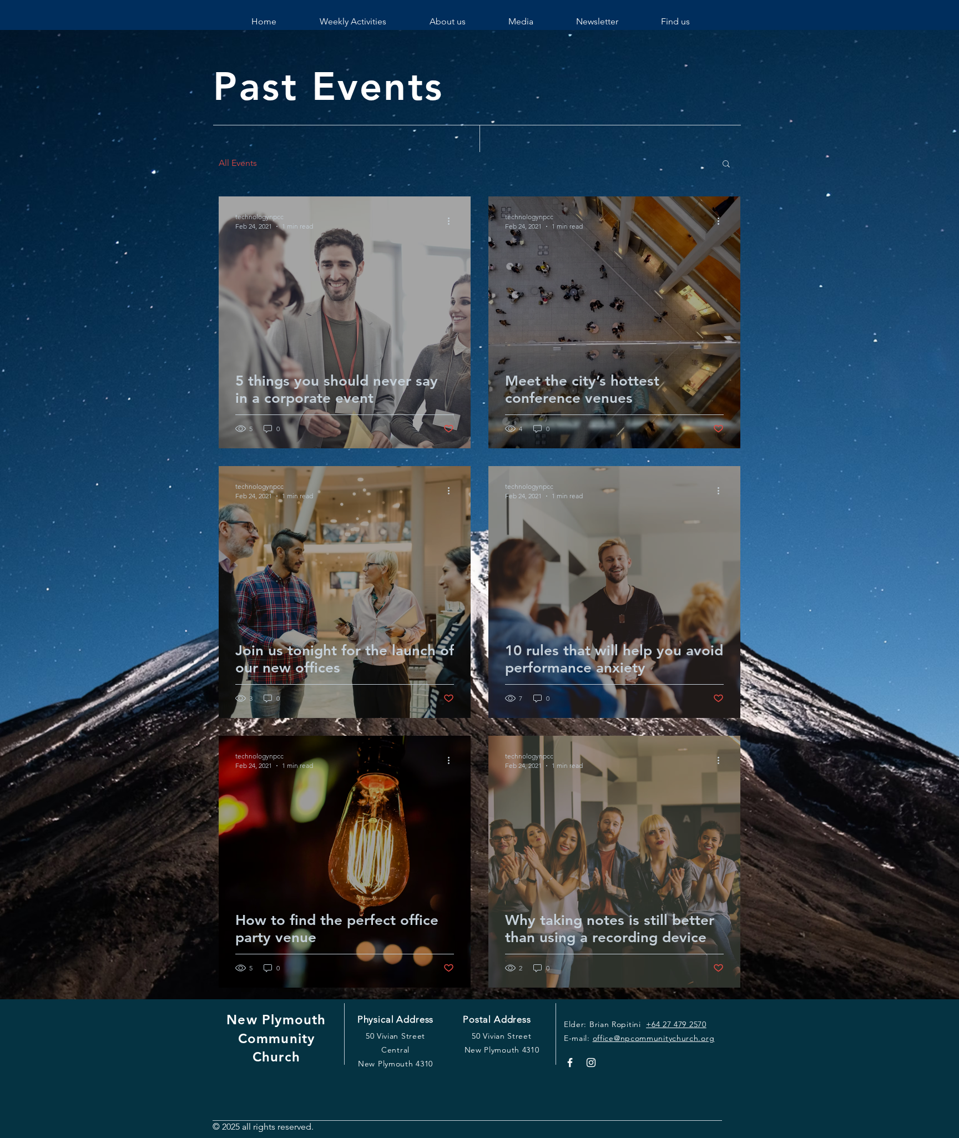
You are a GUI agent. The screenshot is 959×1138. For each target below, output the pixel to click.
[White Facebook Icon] (570, 1062)
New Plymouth (276, 1019)
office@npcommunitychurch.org (654, 1038)
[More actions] (452, 220)
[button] (726, 164)
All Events (238, 163)
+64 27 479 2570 (676, 1024)
